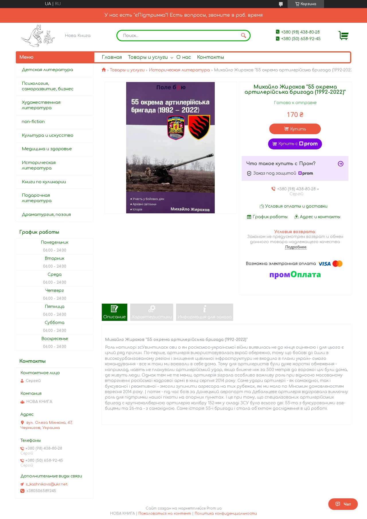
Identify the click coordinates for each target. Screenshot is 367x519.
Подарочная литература (37, 198)
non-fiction (33, 121)
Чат (347, 504)
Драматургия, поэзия (46, 214)
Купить (298, 129)
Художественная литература (41, 105)
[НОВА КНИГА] (39, 35)
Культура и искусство (47, 135)
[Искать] (243, 35)
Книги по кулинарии (44, 181)
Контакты (210, 57)
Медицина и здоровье (47, 149)
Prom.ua (214, 508)
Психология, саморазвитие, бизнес (48, 86)
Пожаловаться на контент (164, 514)
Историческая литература (179, 70)
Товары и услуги (148, 57)
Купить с (288, 144)
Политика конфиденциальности (226, 514)
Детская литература (47, 69)
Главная (112, 57)
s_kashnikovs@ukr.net (47, 484)
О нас (183, 57)
